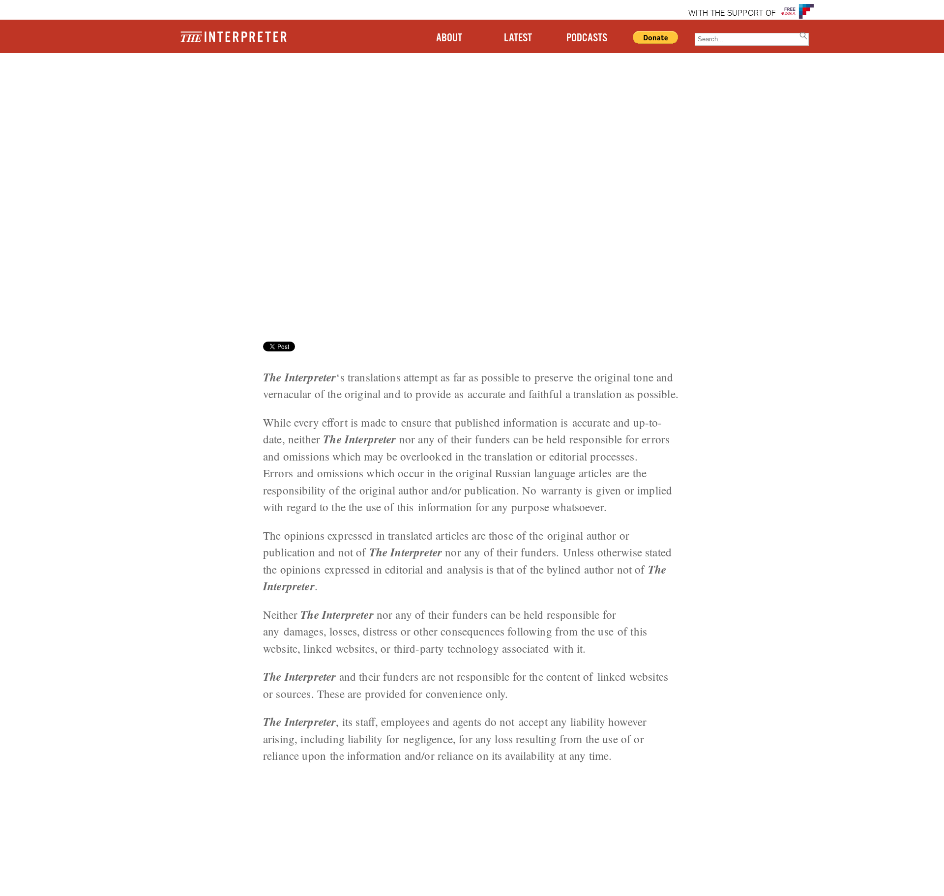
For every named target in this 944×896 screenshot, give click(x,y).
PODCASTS (586, 38)
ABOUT (449, 38)
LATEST (518, 38)
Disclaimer (159, 90)
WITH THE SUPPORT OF (732, 13)
